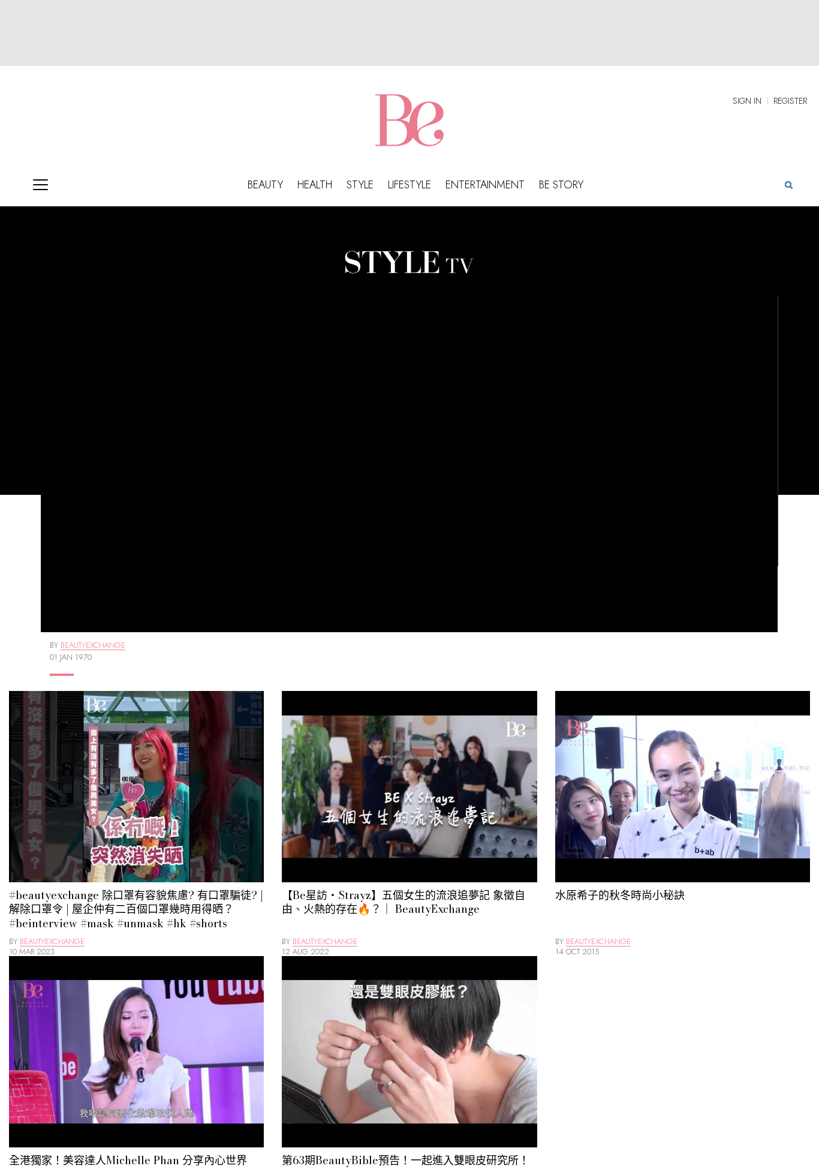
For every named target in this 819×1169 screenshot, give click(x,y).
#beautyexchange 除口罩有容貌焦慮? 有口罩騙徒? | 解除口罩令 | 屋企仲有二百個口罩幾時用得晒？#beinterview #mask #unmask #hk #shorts (136, 909)
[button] (788, 184)
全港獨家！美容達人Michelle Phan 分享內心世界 (128, 1160)
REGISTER (790, 101)
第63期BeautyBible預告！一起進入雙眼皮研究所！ (405, 1160)
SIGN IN (747, 101)
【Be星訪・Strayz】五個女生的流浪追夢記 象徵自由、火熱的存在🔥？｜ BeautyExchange (403, 902)
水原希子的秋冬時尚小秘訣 (620, 895)
